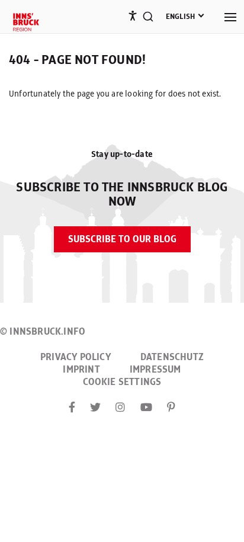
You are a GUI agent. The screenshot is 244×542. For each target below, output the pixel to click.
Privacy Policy (75, 357)
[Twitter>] (95, 408)
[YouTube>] (146, 408)
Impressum (155, 369)
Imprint (81, 369)
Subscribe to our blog (122, 239)
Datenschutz (172, 357)
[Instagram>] (120, 408)
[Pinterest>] (171, 408)
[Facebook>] (72, 408)
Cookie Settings (122, 382)
